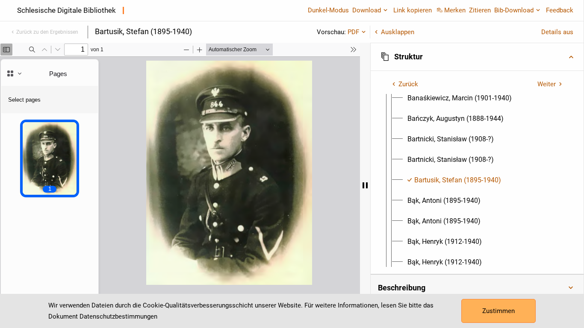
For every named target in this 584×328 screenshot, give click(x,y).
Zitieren (480, 10)
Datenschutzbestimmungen (118, 316)
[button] (477, 56)
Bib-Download (514, 10)
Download (366, 10)
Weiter (546, 84)
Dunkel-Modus (328, 10)
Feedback (559, 10)
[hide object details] (365, 185)
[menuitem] (460, 98)
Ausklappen (397, 32)
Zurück (408, 84)
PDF (353, 32)
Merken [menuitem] (455, 10)
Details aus (557, 32)
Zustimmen (498, 311)
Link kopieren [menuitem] (412, 10)
